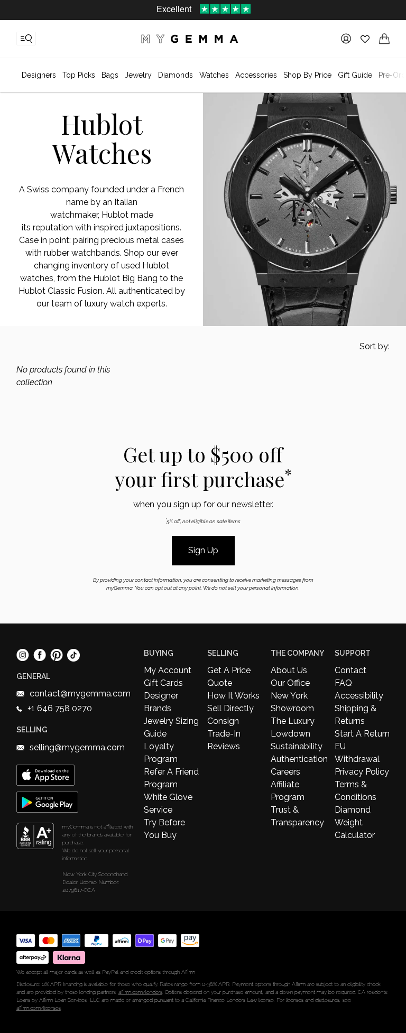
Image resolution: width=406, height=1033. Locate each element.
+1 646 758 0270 (59, 708)
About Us (289, 670)
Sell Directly (230, 708)
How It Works (233, 696)
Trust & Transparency (297, 816)
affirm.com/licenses (38, 1008)
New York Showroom (292, 702)
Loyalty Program (161, 752)
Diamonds (175, 75)
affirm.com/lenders (140, 992)
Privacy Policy (362, 772)
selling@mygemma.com (77, 747)
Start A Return (362, 734)
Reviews (223, 746)
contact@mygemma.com (80, 693)
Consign (223, 721)
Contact (350, 670)
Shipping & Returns (355, 714)
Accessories (256, 75)
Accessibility (359, 696)
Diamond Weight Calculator (355, 822)
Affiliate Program (287, 790)
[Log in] (346, 38)
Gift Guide (355, 75)
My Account (167, 670)
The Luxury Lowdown (293, 727)
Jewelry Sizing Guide (171, 727)
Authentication (298, 759)
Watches (214, 75)
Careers (285, 772)
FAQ (343, 683)
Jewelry (138, 75)
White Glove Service (168, 803)
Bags (110, 75)
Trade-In (224, 734)
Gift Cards (163, 683)
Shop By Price (307, 75)
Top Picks (78, 75)
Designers (39, 75)
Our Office (290, 683)
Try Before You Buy (164, 828)
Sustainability (296, 746)
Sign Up (203, 550)
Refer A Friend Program (171, 778)
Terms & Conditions (355, 790)
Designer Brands (161, 702)
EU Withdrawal (357, 752)
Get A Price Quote (229, 676)
